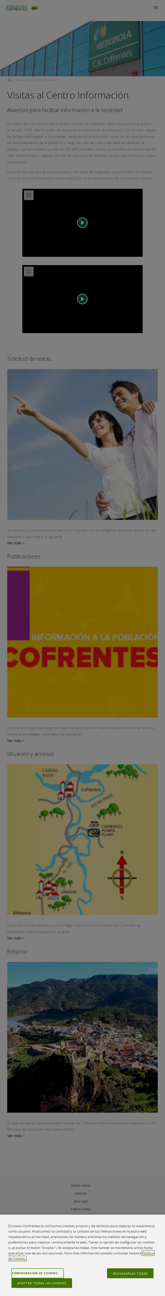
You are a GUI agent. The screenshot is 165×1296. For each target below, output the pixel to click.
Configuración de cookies (34, 1273)
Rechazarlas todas (130, 1273)
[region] (82, 1255)
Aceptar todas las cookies (41, 1283)
